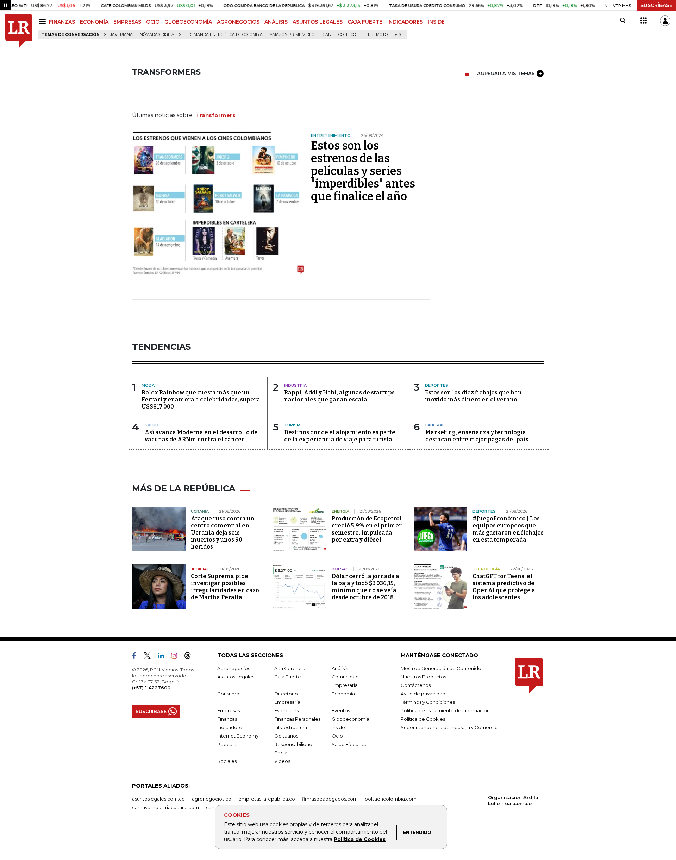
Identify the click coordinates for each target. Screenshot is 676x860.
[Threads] (190, 657)
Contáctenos (416, 685)
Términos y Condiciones (428, 702)
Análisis (340, 668)
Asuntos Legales (235, 676)
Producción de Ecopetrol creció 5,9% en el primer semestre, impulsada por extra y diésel (367, 529)
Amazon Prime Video (292, 34)
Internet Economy (237, 736)
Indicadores (230, 727)
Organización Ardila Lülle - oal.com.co (513, 800)
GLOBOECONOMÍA (188, 22)
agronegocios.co (211, 799)
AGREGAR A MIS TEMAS (506, 73)
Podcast (226, 744)
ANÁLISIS (276, 22)
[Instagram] (177, 657)
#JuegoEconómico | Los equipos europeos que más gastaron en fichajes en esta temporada (508, 529)
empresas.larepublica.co (266, 799)
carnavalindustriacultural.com (165, 807)
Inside (338, 727)
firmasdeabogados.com (330, 799)
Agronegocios (233, 668)
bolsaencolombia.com (391, 799)
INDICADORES (405, 22)
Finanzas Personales (297, 719)
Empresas (228, 710)
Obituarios (286, 736)
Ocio (337, 736)
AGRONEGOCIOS (238, 22)
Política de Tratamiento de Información (445, 710)
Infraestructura (290, 727)
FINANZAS (62, 22)
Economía (343, 693)
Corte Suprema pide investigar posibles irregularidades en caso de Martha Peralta (225, 587)
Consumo (228, 693)
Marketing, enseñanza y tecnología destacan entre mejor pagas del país (476, 436)
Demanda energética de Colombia (225, 34)
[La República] (18, 31)
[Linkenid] (164, 657)
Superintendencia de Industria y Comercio (449, 727)
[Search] (622, 20)
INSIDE (436, 22)
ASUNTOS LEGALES (318, 22)
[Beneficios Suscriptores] (643, 21)
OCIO (152, 22)
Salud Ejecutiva (349, 744)
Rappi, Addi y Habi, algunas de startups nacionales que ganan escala (339, 396)
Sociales (227, 761)
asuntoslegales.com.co (158, 799)
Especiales (286, 710)
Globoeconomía (350, 719)
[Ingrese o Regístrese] (665, 20)
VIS (398, 34)
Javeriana (121, 34)
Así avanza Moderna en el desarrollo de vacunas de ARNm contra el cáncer (201, 436)
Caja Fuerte (287, 676)
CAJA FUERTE (365, 22)
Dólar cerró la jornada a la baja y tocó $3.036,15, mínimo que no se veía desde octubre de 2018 (365, 587)
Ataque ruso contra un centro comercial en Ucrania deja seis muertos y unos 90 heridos (222, 532)
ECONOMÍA (94, 22)
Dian (326, 34)
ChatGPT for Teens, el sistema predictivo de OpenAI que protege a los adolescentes (503, 587)
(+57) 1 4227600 (151, 687)
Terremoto (375, 34)
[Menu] (43, 21)
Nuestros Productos (423, 676)
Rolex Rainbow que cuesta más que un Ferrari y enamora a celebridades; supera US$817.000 (201, 399)
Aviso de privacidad (423, 693)
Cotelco (347, 34)
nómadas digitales (160, 34)
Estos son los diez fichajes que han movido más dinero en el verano (473, 396)
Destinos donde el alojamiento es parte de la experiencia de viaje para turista (339, 436)
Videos (282, 761)
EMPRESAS (127, 22)
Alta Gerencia (289, 668)
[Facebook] (137, 657)
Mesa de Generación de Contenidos (442, 668)
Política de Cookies (360, 839)
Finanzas (227, 719)
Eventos (341, 710)
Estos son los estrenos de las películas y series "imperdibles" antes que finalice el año (363, 171)
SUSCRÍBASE (656, 5)
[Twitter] (150, 657)
